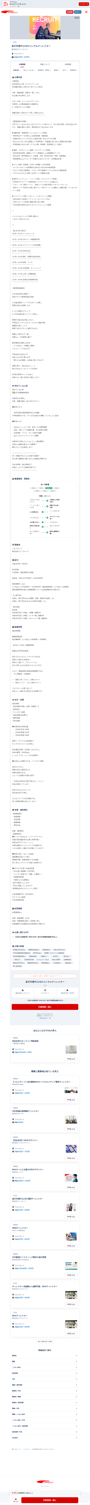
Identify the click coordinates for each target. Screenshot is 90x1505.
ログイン (78, 12)
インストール (84, 4)
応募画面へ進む (45, 1007)
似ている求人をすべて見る (45, 1341)
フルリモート (26, 1449)
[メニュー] (86, 12)
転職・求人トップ (16, 1449)
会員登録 (70, 12)
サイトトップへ (45, 1486)
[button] (46, 4)
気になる (72, 1059)
